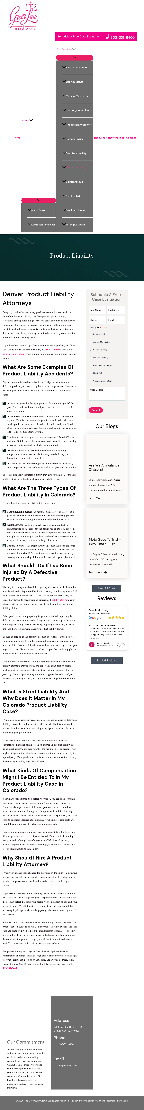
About (25, 120)
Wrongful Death (75, 224)
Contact (131, 137)
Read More (96, 498)
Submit (96, 410)
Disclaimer (122, 1100)
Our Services (64, 49)
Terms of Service (96, 1100)
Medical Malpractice (78, 96)
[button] (31, 120)
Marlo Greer (38, 210)
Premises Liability (76, 153)
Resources (100, 137)
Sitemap (111, 1100)
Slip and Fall (73, 196)
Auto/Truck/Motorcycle (103, 365)
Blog (122, 137)
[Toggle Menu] (38, 200)
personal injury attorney (15, 353)
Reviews (113, 137)
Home (17, 137)
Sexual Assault (74, 181)
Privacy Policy (78, 1100)
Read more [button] (94, 638)
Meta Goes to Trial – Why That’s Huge (105, 541)
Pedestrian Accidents (79, 124)
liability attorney (60, 599)
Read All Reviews (107, 660)
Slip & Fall (97, 373)
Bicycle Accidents (76, 67)
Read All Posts (106, 588)
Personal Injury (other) (102, 380)
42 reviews (104, 613)
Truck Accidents (76, 210)
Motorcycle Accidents (79, 110)
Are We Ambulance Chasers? (104, 467)
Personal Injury (74, 139)
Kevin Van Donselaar (43, 224)
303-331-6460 (123, 38)
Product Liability (75, 167)
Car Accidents (74, 82)
